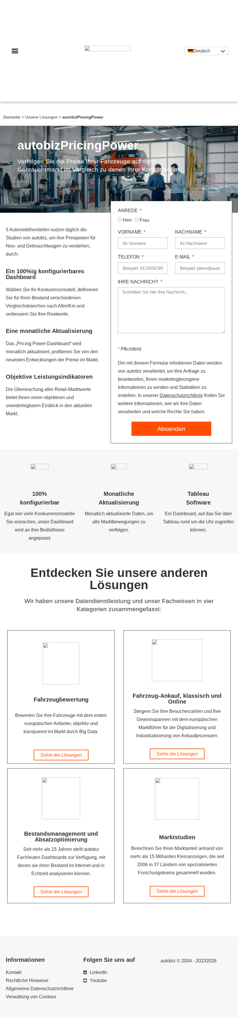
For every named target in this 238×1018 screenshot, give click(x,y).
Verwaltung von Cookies (31, 996)
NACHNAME (189, 232)
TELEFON (129, 257)
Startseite (11, 117)
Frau (144, 220)
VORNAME (130, 232)
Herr (127, 220)
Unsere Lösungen (41, 117)
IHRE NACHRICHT (139, 282)
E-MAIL (183, 257)
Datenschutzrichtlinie (181, 395)
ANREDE (128, 210)
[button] (15, 51)
